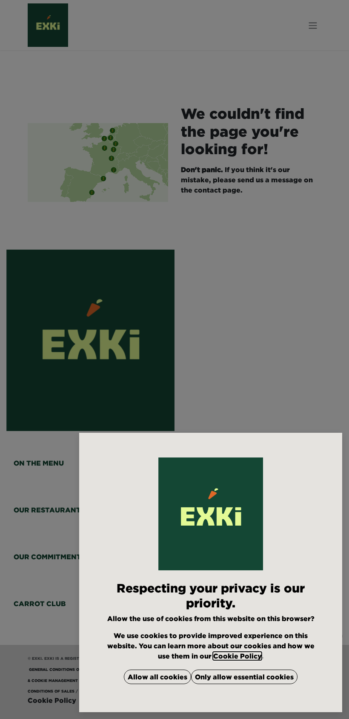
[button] (157, 677)
